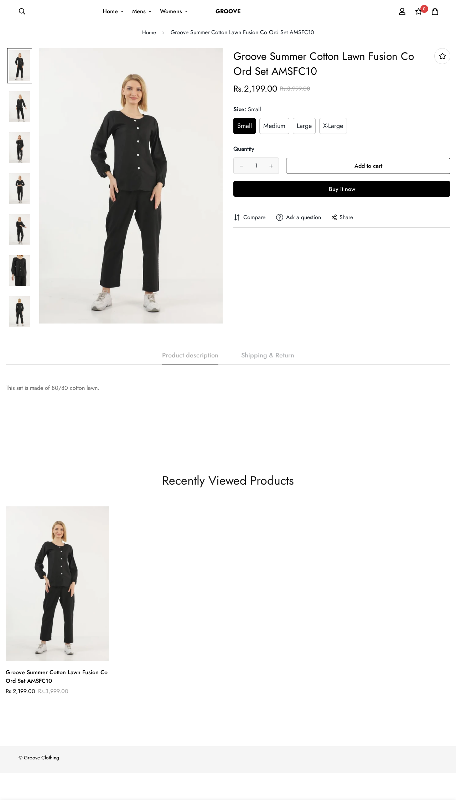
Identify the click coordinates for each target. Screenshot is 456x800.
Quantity (243, 149)
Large (304, 125)
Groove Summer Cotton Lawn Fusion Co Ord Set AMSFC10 (57, 676)
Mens (139, 11)
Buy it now (342, 189)
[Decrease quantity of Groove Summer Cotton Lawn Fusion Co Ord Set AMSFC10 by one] (241, 166)
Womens (171, 11)
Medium (274, 125)
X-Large (333, 125)
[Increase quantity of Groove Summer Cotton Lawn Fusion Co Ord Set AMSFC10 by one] (271, 166)
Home (110, 11)
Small (244, 125)
